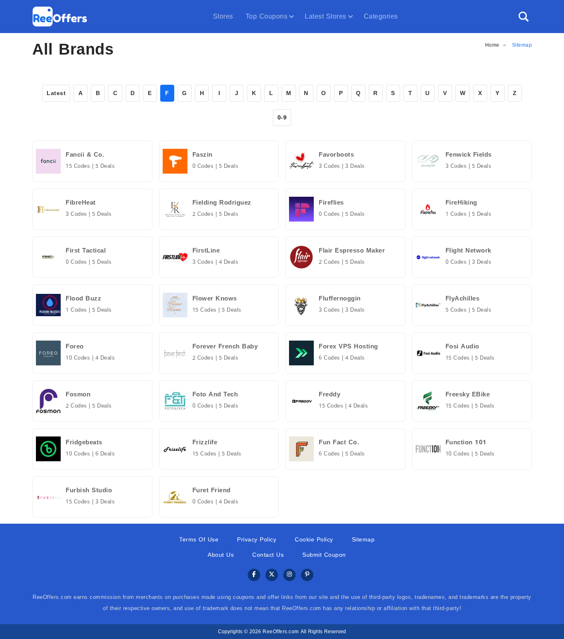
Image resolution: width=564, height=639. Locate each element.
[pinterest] (307, 575)
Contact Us (268, 554)
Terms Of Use (198, 539)
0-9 (282, 117)
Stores (223, 16)
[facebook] (254, 575)
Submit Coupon (324, 554)
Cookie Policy (314, 539)
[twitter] (271, 575)
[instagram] (289, 575)
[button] (523, 16)
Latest (56, 93)
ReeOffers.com (281, 631)
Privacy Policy (256, 539)
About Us (221, 554)
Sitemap (363, 539)
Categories (381, 16)
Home (492, 45)
